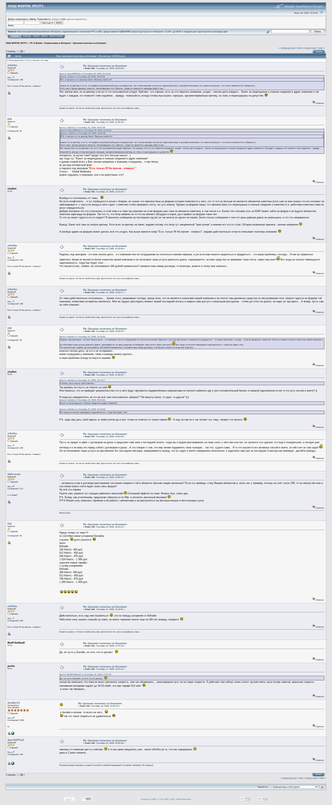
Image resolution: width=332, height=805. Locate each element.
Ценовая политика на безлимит (89, 43)
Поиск (36, 36)
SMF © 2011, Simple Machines (177, 799)
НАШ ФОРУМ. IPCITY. (17, 43)
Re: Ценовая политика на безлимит (105, 65)
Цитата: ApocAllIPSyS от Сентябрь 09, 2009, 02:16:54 (85, 74)
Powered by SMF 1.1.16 (151, 799)
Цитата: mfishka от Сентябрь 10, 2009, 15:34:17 (82, 380)
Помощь (27, 36)
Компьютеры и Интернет (58, 43)
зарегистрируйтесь (76, 19)
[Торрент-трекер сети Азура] (12, 764)
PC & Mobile (36, 43)
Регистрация (56, 36)
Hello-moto (14, 474)
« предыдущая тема (290, 48)
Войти (44, 36)
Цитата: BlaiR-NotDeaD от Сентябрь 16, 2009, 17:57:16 (85, 674)
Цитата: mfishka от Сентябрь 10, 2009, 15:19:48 (82, 337)
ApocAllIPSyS (15, 740)
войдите (56, 19)
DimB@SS (13, 702)
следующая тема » (314, 48)
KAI (9, 119)
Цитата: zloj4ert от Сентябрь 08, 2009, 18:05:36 (82, 77)
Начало (15, 36)
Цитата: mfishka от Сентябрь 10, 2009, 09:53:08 (82, 127)
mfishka (12, 65)
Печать (319, 52)
